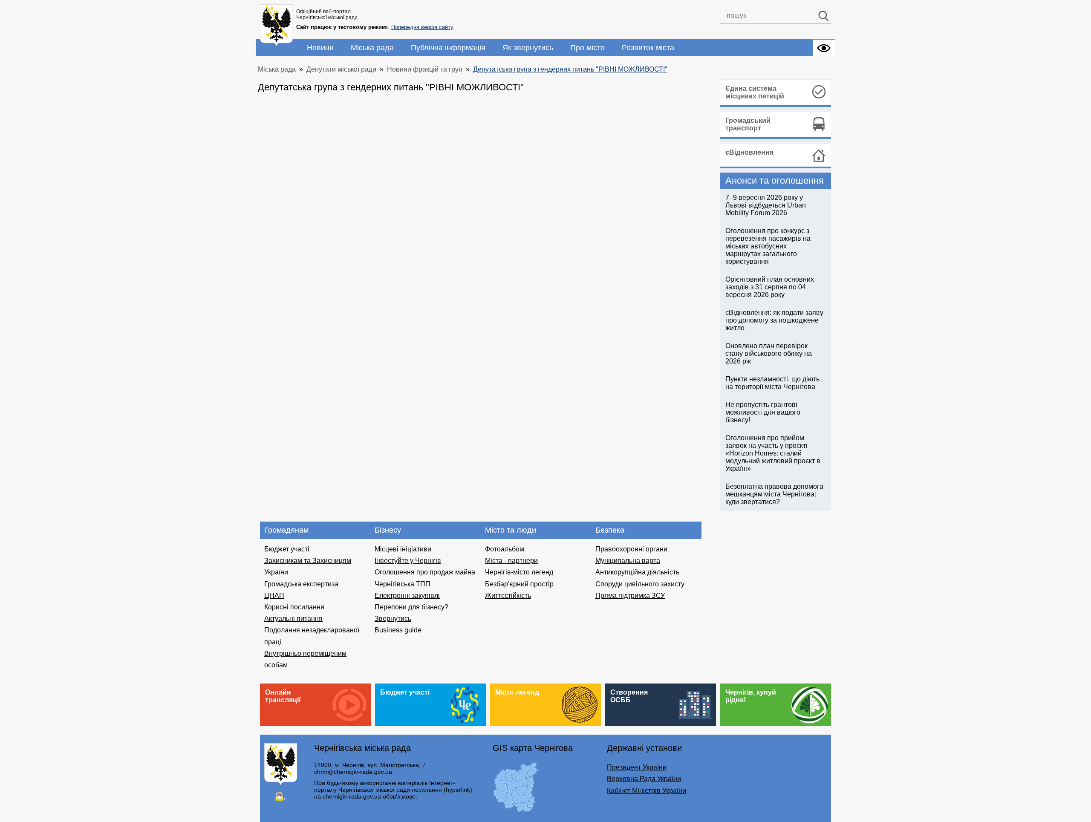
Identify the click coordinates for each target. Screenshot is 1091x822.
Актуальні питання (293, 618)
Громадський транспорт (748, 124)
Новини (320, 47)
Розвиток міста (648, 47)
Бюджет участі (286, 549)
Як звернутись (527, 47)
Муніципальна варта (627, 560)
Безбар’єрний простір (519, 584)
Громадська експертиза (301, 584)
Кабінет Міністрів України (646, 790)
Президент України (637, 767)
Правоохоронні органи (631, 549)
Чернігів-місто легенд (519, 572)
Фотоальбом (504, 549)
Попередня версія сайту (422, 27)
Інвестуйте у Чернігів (408, 560)
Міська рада (372, 47)
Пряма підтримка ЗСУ (630, 595)
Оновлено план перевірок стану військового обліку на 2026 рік (768, 353)
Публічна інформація (448, 47)
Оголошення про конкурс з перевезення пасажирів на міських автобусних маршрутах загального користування (768, 246)
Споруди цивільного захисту (639, 584)
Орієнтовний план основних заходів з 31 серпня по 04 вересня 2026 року (769, 287)
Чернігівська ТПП (402, 584)
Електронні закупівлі (407, 595)
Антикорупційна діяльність (637, 572)
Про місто (587, 47)
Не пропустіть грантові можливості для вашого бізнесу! (762, 412)
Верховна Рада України (644, 778)
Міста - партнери (511, 560)
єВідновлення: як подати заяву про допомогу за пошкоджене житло (774, 320)
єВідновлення (749, 152)
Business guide (398, 630)
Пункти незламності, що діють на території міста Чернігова (772, 382)
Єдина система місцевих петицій (754, 92)
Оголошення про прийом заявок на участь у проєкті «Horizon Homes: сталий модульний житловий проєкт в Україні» (772, 453)
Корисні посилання (294, 607)
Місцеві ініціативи (403, 549)
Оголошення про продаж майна (425, 572)
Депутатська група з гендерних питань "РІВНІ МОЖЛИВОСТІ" (570, 69)
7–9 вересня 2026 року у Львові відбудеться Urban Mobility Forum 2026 (765, 205)
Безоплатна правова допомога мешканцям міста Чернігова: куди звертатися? (774, 494)
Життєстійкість (508, 595)
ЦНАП (274, 595)
